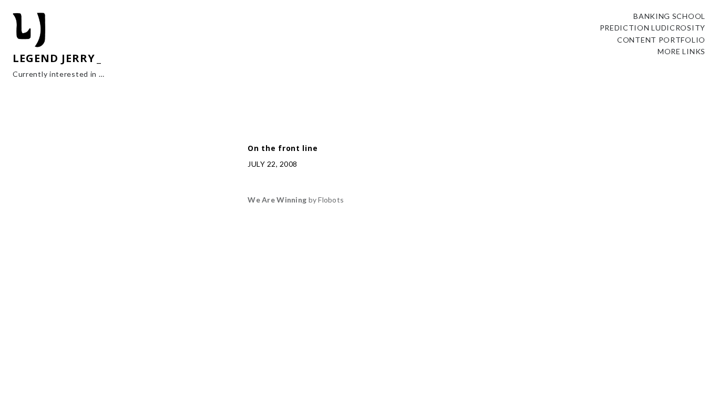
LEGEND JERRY (54, 58)
